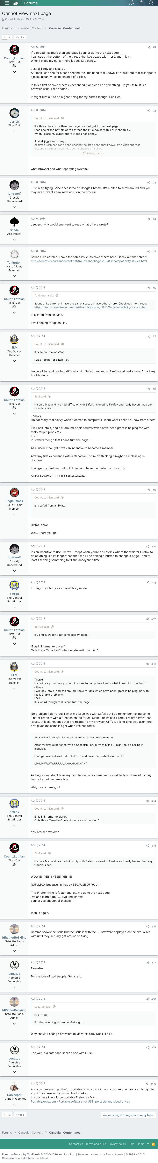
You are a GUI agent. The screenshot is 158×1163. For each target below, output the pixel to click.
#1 (154, 47)
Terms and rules (96, 1144)
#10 (153, 546)
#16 (153, 926)
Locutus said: (42, 1006)
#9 (154, 489)
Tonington (14, 262)
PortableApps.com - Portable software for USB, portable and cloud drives (80, 1101)
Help (131, 1144)
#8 (154, 388)
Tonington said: (44, 295)
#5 (154, 251)
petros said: (42, 626)
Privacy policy (117, 1144)
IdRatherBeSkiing (14, 937)
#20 (153, 1083)
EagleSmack (14, 501)
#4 (154, 219)
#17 (154, 962)
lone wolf (14, 193)
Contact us (76, 1144)
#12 (153, 619)
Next (18, 37)
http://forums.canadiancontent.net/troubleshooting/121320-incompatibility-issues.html (89, 261)
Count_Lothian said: (47, 118)
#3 (154, 182)
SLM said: (40, 396)
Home (140, 1144)
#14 (153, 801)
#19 (153, 1047)
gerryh (14, 121)
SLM (14, 347)
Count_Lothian (14, 19)
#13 (153, 664)
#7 (154, 336)
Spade (14, 230)
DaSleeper (14, 1095)
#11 (154, 582)
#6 (154, 287)
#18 (153, 999)
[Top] (148, 1144)
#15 (153, 845)
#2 (154, 110)
